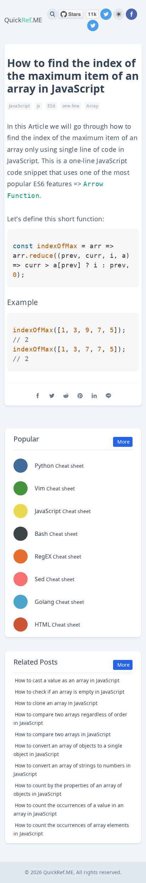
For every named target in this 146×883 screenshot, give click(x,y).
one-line (70, 106)
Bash (56, 534)
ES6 (51, 106)
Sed (54, 579)
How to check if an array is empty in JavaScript (69, 691)
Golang (59, 602)
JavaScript (19, 106)
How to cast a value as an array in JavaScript (67, 680)
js (38, 106)
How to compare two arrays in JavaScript (63, 734)
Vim (55, 488)
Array (92, 106)
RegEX (58, 556)
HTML (57, 624)
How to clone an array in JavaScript (56, 703)
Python (59, 466)
